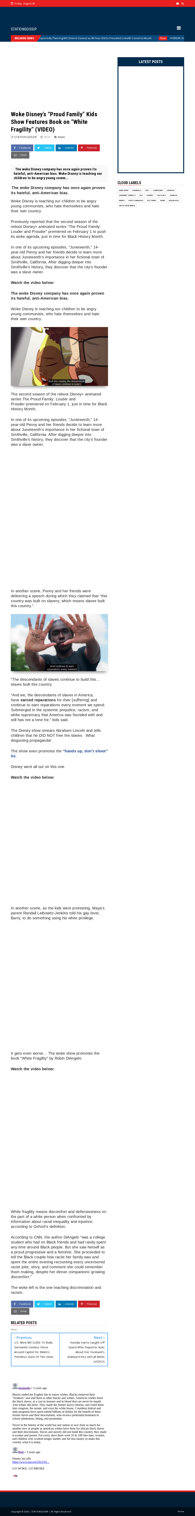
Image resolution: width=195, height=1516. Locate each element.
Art (147, 190)
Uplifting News (127, 205)
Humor (173, 195)
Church (170, 190)
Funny (150, 195)
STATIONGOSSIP (24, 29)
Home (181, 1511)
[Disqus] (59, 1429)
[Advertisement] (59, 76)
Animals (136, 190)
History (161, 195)
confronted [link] (76, 1217)
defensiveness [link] (88, 1212)
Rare (162, 200)
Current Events (127, 195)
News (128, 38)
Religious (174, 200)
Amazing (123, 190)
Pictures (151, 200)
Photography (136, 200)
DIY (141, 195)
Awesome (158, 190)
